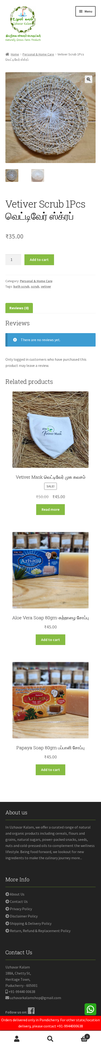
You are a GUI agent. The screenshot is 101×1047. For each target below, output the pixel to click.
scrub (35, 286)
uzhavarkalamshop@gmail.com (35, 997)
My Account (17, 1039)
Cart (77, 1034)
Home (15, 54)
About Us (17, 894)
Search (50, 1039)
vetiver (46, 286)
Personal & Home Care (38, 54)
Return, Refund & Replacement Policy (40, 930)
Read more (50, 509)
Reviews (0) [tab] (19, 308)
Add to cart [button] (50, 639)
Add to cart (39, 259)
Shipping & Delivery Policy (30, 923)
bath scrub (21, 286)
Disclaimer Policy (24, 916)
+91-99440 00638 (21, 991)
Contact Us (19, 901)
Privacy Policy (21, 908)
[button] (88, 79)
